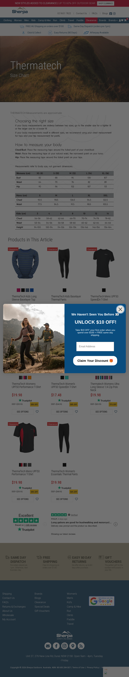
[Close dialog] (120, 309)
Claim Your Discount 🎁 (95, 360)
